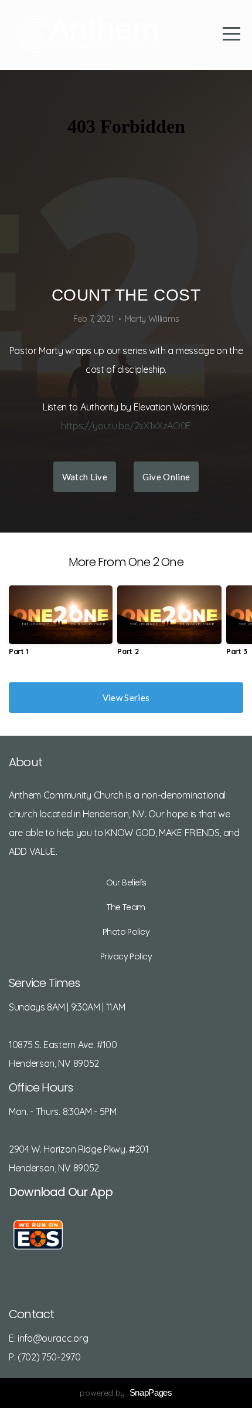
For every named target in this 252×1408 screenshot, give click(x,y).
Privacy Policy (126, 956)
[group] (61, 625)
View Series (126, 697)
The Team (126, 907)
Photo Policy (126, 932)
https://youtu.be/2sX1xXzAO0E (126, 426)
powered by (126, 1392)
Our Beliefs (126, 882)
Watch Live (84, 476)
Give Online (166, 476)
